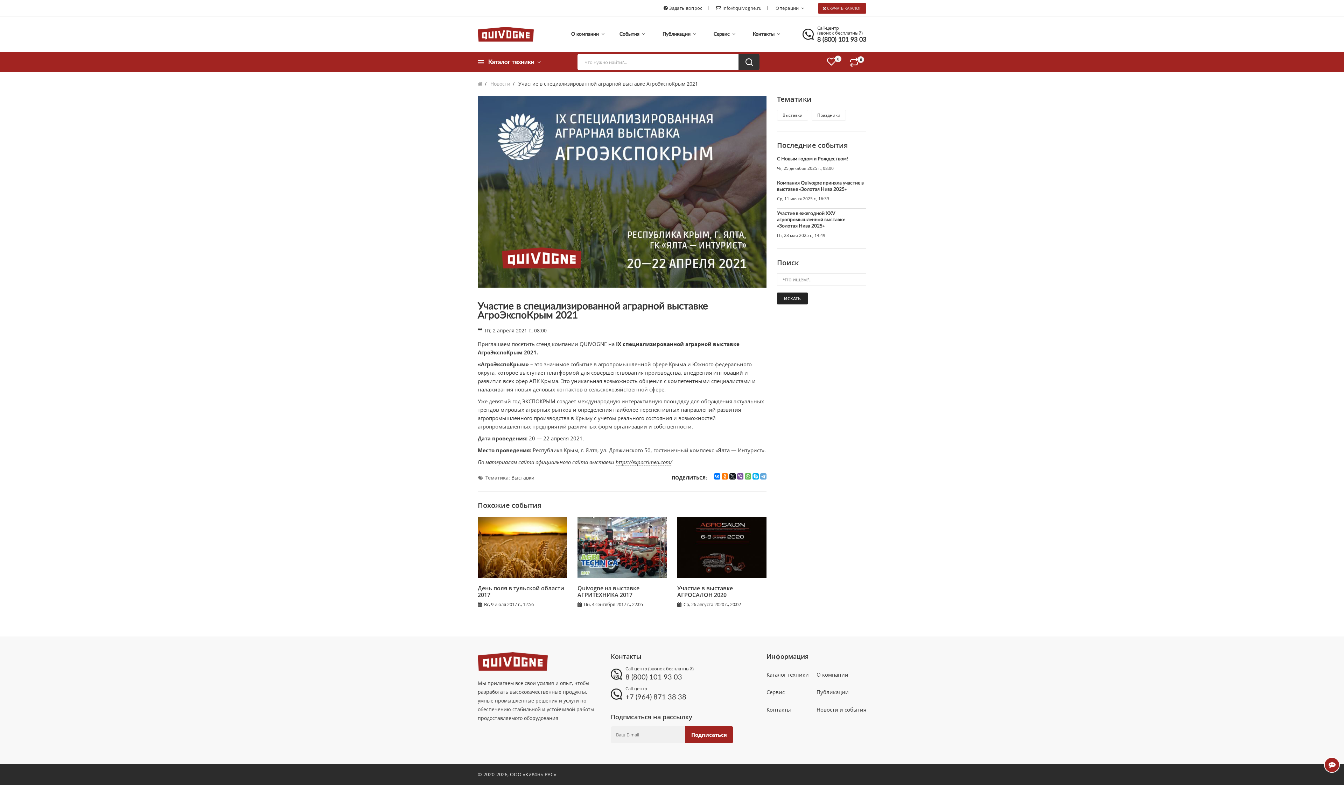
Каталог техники (787, 674)
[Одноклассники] (725, 476)
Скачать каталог (844, 8)
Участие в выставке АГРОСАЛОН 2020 (705, 591)
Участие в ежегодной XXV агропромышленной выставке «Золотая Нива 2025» (811, 220)
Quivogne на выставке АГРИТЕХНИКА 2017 (608, 591)
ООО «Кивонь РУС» (533, 774)
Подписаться (709, 734)
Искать (792, 299)
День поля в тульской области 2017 (521, 591)
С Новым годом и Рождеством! (812, 159)
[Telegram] (763, 476)
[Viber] (740, 476)
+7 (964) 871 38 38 (655, 697)
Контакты (764, 34)
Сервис (722, 34)
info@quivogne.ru (742, 8)
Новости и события (841, 709)
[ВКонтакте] (717, 476)
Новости (500, 83)
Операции (787, 8)
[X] (732, 476)
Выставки (522, 477)
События (630, 34)
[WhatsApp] (748, 476)
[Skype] (755, 476)
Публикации (677, 34)
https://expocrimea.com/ (644, 462)
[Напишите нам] (1332, 765)
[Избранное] (831, 61)
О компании (585, 34)
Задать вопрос (685, 8)
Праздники (828, 115)
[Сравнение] (857, 62)
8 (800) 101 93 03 (841, 40)
